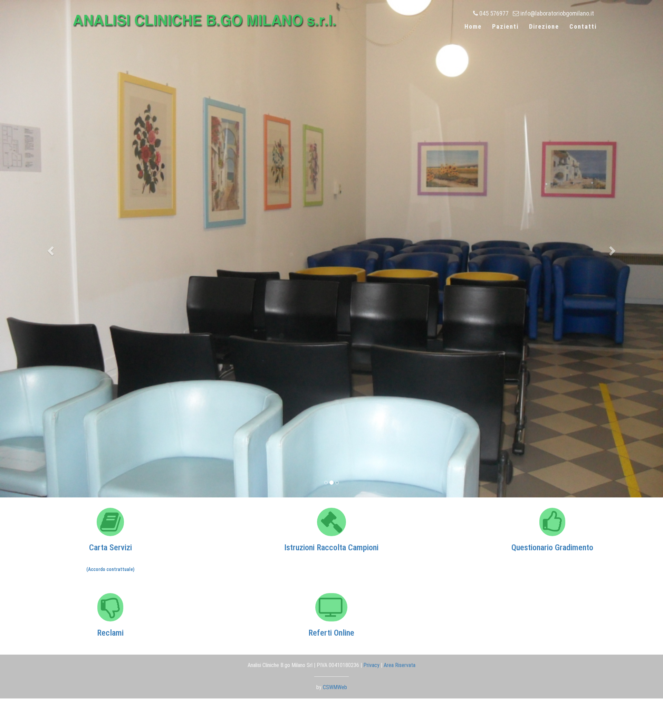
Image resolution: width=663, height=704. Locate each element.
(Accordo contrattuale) (110, 569)
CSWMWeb (335, 687)
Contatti (583, 26)
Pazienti (505, 26)
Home (473, 26)
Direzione (544, 26)
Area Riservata (399, 665)
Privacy (371, 665)
